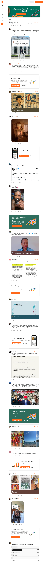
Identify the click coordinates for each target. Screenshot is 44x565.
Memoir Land (16, 252)
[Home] (2, 2)
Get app (40, 562)
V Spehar (13, 382)
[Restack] (18, 143)
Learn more (29, 14)
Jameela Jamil (13, 323)
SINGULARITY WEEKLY (17, 491)
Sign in (31, 1)
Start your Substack (21, 14)
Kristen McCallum (31, 233)
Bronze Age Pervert (15, 91)
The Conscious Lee (14, 29)
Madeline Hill (13, 426)
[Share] (23, 25)
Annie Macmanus (14, 63)
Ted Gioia (13, 351)
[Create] (2, 24)
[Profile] (2, 21)
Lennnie (12, 451)
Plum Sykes (13, 116)
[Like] (12, 562)
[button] (2, 5)
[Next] (38, 271)
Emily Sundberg (14, 259)
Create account (39, 1)
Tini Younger (13, 542)
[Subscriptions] (2, 8)
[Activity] (2, 14)
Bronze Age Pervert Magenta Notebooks (20, 108)
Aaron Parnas (13, 22)
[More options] (39, 22)
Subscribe (36, 22)
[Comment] (15, 256)
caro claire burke (14, 261)
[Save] (38, 110)
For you (10, 19)
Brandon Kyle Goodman (15, 186)
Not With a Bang (16, 316)
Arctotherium (13, 299)
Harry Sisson (13, 164)
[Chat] (2, 11)
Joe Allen (13, 473)
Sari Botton (13, 231)
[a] (17, 199)
